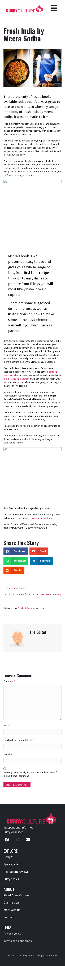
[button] (6, 839)
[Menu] (54, 8)
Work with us (11, 910)
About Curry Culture (16, 895)
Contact (8, 917)
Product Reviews (26, 608)
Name (7, 725)
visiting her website (42, 518)
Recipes (8, 857)
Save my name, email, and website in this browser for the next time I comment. (31, 774)
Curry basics (11, 879)
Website (7, 754)
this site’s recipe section (16, 379)
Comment (9, 681)
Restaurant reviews (16, 872)
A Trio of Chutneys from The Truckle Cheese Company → (33, 596)
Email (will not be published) (18, 740)
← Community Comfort (15, 588)
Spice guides (11, 864)
